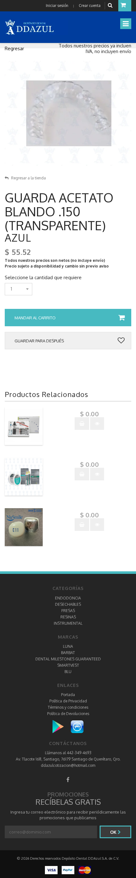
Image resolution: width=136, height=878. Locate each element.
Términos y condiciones (68, 707)
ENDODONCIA (68, 598)
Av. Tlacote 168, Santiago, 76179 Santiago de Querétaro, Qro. (68, 759)
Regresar (14, 48)
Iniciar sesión (57, 5)
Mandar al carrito (35, 317)
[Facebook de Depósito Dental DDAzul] (68, 779)
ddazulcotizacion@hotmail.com (68, 765)
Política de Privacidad (68, 701)
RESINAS (68, 617)
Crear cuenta (90, 5)
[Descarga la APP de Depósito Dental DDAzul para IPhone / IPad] (77, 726)
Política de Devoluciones (68, 713)
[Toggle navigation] (125, 23)
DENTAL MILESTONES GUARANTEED (68, 659)
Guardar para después (39, 340)
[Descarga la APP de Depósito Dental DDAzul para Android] (61, 726)
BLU (68, 671)
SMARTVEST (68, 665)
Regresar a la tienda (28, 178)
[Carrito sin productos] (124, 5)
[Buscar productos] (111, 5)
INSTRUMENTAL (68, 623)
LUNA (68, 646)
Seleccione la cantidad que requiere (43, 277)
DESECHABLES (68, 604)
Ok (114, 832)
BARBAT (68, 652)
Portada (68, 694)
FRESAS (68, 610)
